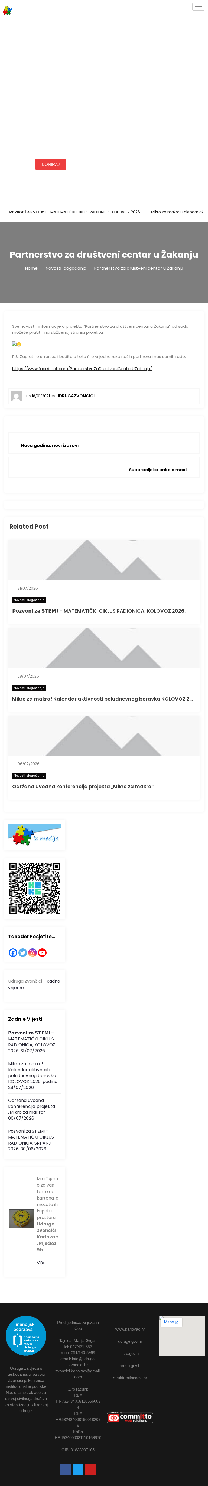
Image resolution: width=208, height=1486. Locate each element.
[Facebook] (13, 952)
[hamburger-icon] (198, 7)
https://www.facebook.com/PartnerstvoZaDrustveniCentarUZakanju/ (82, 368)
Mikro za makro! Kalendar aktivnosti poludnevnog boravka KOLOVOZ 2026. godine (32, 1073)
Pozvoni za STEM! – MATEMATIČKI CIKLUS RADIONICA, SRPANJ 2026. (31, 1140)
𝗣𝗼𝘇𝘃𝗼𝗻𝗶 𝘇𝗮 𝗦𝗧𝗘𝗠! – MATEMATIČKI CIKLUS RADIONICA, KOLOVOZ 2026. (74, 212)
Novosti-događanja (29, 600)
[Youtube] (90, 1469)
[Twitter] (22, 952)
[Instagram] (32, 952)
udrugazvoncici (75, 396)
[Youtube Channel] (42, 952)
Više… (42, 1263)
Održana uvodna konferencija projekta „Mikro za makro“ (83, 786)
